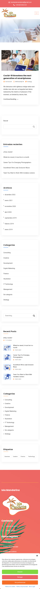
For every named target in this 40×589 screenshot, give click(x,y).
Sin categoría (7, 294)
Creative (6, 258)
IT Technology (8, 284)
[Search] (33, 315)
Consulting (7, 253)
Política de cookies (10, 586)
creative (15, 456)
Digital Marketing (9, 268)
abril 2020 (8, 212)
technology (31, 456)
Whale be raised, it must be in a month (16, 157)
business (7, 456)
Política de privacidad (22, 586)
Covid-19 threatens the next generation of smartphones (17, 77)
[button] (37, 556)
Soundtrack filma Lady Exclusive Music (16, 168)
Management (7, 289)
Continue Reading (9, 99)
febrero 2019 (9, 224)
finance (23, 456)
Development (8, 263)
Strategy (29, 81)
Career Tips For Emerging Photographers (17, 162)
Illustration (7, 279)
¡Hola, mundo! (8, 152)
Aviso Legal (32, 586)
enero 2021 (9, 200)
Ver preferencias (20, 582)
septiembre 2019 (11, 218)
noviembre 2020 (10, 206)
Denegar (20, 577)
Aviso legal (7, 542)
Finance (6, 273)
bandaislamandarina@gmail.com (21, 2)
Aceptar (20, 572)
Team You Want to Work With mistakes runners (19, 173)
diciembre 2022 (10, 195)
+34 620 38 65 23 (21, 5)
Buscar (5, 121)
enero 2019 (9, 229)
